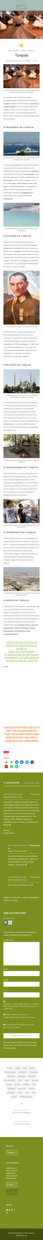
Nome (6, 969)
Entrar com (8, 918)
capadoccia (11, 1076)
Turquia (31, 50)
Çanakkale (33, 1072)
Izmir (28, 631)
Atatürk (25, 260)
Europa (16, 50)
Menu (22, 7)
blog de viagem (10, 1072)
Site (5, 990)
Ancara (28, 625)
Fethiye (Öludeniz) (21, 628)
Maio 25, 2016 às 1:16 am (17, 880)
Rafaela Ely (20, 61)
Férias (23, 50)
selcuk (20, 1093)
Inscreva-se (13, 1192)
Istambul (20, 625)
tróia (27, 1093)
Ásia (10, 50)
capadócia (21, 1076)
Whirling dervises (26, 1097)
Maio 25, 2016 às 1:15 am (17, 851)
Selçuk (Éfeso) (20, 631)
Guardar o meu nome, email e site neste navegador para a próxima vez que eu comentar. (21, 1006)
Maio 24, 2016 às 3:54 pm (12, 797)
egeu (27, 1080)
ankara (17, 1068)
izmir (34, 1084)
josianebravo (11, 794)
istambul (26, 1084)
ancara (10, 1068)
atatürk (32, 1068)
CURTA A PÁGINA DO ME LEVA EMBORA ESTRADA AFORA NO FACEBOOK (21, 645)
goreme (17, 1084)
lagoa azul (21, 1088)
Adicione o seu (32, 783)
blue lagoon (23, 1072)
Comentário (9, 940)
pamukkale (11, 1093)
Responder (36, 794)
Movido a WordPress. (15, 1233)
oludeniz (31, 1088)
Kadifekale (11, 1088)
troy (33, 1093)
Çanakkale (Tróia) (10, 634)
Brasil (15, 612)
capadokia (31, 1076)
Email (6, 980)
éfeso (20, 1080)
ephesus (35, 1080)
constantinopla (9, 1080)
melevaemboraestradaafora (24, 845)
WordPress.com (21, 1235)
